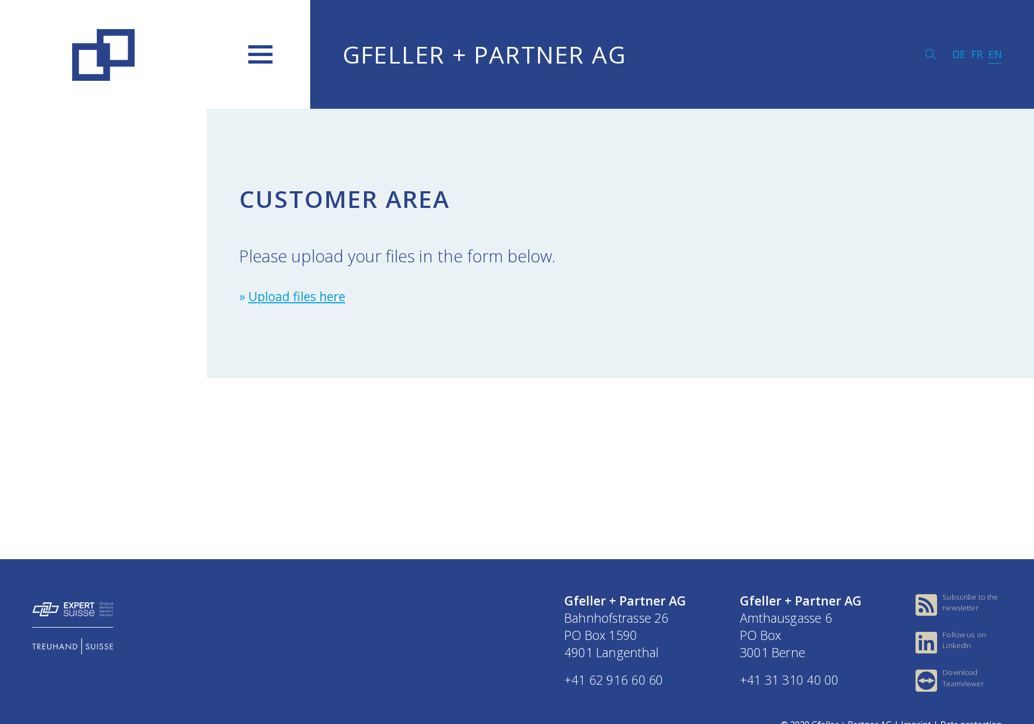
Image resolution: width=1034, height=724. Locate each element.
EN (995, 54)
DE (959, 54)
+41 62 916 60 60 (613, 679)
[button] (260, 54)
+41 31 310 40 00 (789, 679)
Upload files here (296, 296)
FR (977, 54)
